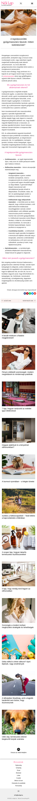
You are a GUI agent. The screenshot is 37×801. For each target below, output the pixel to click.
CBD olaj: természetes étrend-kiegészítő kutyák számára (14, 738)
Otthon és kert (18, 780)
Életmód (18, 773)
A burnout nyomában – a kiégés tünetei (18, 481)
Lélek (18, 775)
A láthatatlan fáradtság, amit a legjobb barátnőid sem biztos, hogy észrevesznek (17, 700)
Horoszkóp (18, 785)
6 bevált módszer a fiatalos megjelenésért (13, 337)
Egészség (18, 765)
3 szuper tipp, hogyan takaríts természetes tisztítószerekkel (14, 553)
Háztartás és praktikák (18, 783)
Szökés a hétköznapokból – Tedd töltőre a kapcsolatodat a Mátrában (18, 517)
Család (18, 778)
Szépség (18, 768)
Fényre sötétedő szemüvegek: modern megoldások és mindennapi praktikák (18, 373)
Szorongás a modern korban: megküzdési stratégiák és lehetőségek (18, 626)
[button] (20, 3)
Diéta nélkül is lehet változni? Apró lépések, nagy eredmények (16, 663)
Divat (18, 770)
